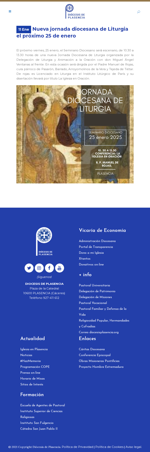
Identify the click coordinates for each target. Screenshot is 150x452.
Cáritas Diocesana (92, 349)
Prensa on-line (30, 372)
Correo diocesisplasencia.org (99, 332)
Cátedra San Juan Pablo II (39, 429)
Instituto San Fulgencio (37, 423)
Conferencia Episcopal (95, 355)
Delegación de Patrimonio (97, 291)
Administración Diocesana (97, 241)
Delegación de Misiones (95, 297)
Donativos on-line (91, 264)
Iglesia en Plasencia (34, 349)
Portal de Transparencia (96, 247)
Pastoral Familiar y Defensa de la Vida (102, 311)
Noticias (26, 355)
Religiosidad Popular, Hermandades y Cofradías (104, 323)
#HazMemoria (30, 361)
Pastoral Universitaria (94, 285)
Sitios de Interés (31, 384)
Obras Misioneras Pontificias (99, 361)
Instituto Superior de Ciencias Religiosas (41, 414)
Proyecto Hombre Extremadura (101, 367)
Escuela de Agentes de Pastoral (42, 405)
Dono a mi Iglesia (91, 253)
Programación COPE (35, 367)
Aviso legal (133, 447)
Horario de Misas (32, 378)
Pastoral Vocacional (93, 303)
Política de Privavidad (77, 447)
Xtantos (84, 258)
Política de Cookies (109, 447)
